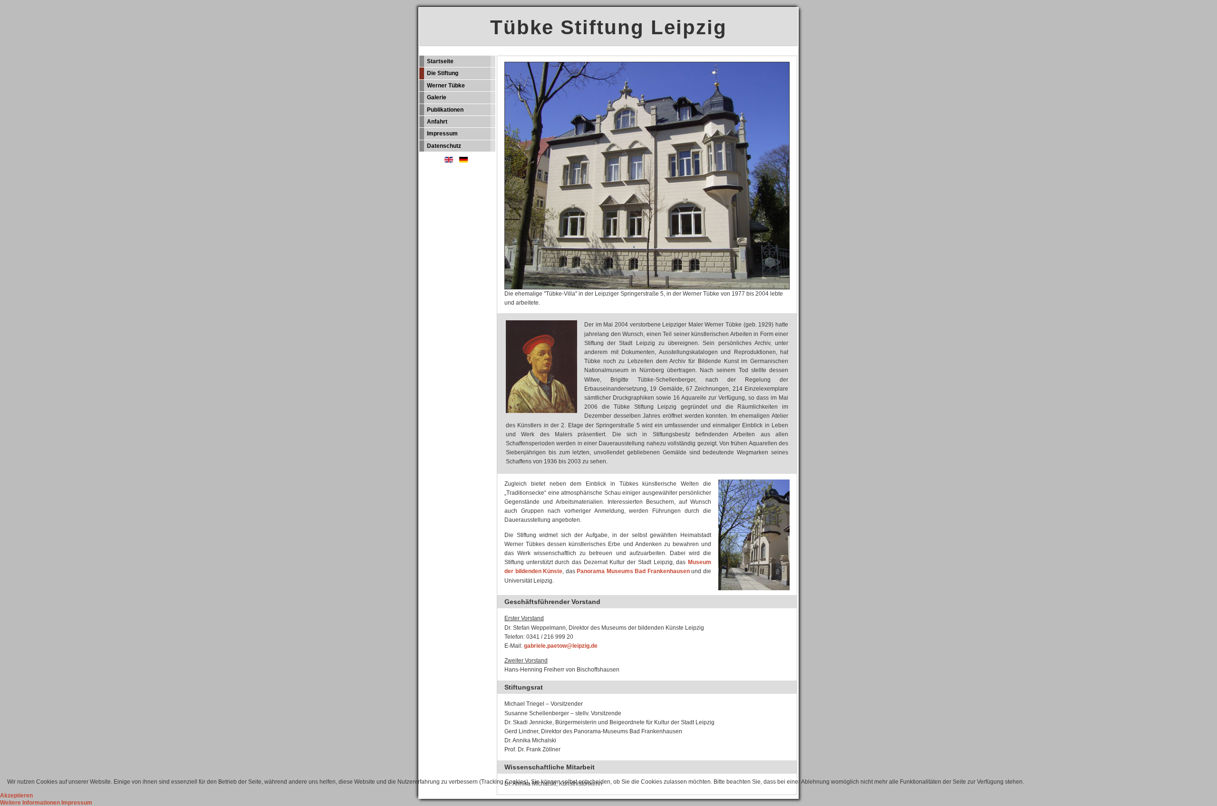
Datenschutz (444, 146)
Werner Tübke (446, 85)
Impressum (442, 133)
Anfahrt (437, 121)
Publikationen (445, 109)
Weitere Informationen (30, 802)
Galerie (436, 97)
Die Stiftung (442, 73)
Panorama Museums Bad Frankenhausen (633, 571)
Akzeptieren (16, 795)
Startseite (440, 61)
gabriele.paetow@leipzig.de (561, 646)
